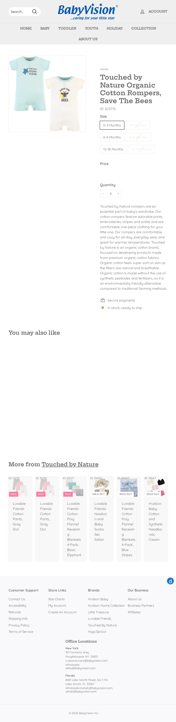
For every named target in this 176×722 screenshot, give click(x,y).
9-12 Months (138, 137)
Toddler (67, 28)
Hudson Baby (98, 599)
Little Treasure (98, 612)
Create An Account (62, 612)
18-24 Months (141, 149)
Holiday (115, 28)
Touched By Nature (102, 625)
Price (104, 163)
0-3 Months (112, 125)
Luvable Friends (99, 619)
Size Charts (56, 599)
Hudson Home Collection (106, 605)
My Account (57, 605)
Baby (45, 28)
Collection (143, 28)
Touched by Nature (70, 464)
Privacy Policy (19, 625)
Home (26, 28)
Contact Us (17, 599)
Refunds (15, 612)
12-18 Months (113, 149)
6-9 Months (112, 137)
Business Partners (141, 605)
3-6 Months (137, 125)
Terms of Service (21, 632)
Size (103, 116)
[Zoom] (47, 93)
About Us (88, 39)
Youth (91, 28)
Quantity (107, 185)
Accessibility (17, 605)
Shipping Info (18, 619)
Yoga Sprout (97, 632)
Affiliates (134, 612)
